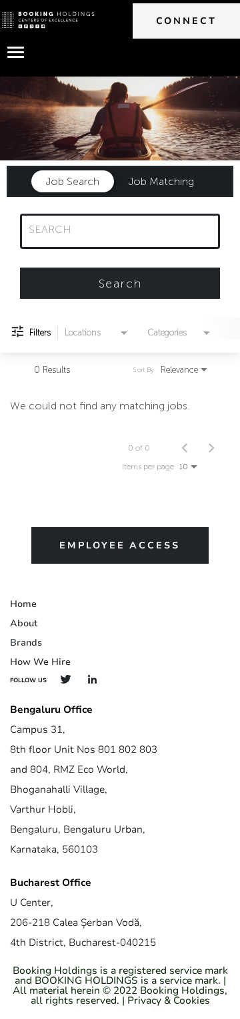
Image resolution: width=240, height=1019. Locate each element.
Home (23, 604)
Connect (186, 21)
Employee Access (119, 545)
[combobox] (113, 229)
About (23, 623)
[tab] (72, 181)
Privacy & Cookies (168, 1000)
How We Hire (40, 662)
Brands (26, 642)
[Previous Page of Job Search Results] (184, 448)
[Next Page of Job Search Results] (211, 448)
